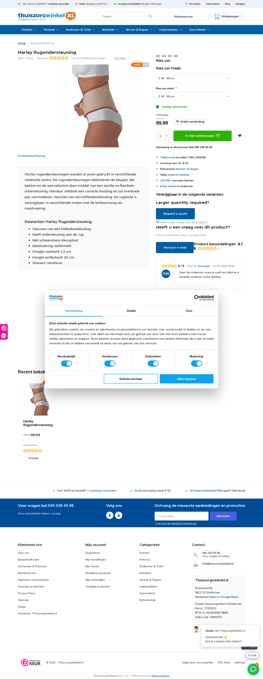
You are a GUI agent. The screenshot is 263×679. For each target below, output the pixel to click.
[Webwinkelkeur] (31, 662)
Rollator (27, 29)
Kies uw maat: (166, 88)
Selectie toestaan (130, 378)
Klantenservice (27, 573)
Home (22, 43)
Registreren (92, 553)
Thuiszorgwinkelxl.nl (70, 662)
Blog (227, 4)
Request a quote (175, 213)
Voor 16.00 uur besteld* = (45, 4)
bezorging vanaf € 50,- (93, 4)
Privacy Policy (26, 593)
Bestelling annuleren (98, 573)
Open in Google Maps (223, 597)
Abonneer (223, 516)
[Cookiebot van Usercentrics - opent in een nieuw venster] (197, 298)
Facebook (109, 515)
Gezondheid (197, 29)
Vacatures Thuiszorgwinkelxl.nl (37, 613)
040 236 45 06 (211, 553)
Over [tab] (189, 310)
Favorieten (194, 4)
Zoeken (150, 16)
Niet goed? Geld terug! (139, 4)
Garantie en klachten (31, 586)
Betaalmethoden (28, 559)
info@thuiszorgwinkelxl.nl (218, 563)
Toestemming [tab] (73, 310)
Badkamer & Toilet (78, 29)
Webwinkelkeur (160, 675)
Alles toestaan (186, 378)
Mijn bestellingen (95, 559)
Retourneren (212, 4)
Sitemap (23, 600)
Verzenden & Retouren (32, 566)
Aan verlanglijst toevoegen (240, 136)
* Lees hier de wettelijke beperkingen (176, 523)
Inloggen (240, 4)
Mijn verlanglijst (95, 579)
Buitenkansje (148, 600)
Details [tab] (131, 310)
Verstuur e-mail (174, 247)
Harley (29, 58)
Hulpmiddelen (168, 29)
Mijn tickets (92, 566)
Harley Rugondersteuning (38, 423)
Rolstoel (49, 29)
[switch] (109, 363)
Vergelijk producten (97, 586)
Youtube (118, 515)
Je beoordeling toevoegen (89, 58)
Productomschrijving (31, 156)
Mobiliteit (108, 29)
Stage (22, 606)
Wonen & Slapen (137, 29)
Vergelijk (33, 458)
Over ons (23, 553)
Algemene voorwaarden (33, 579)
